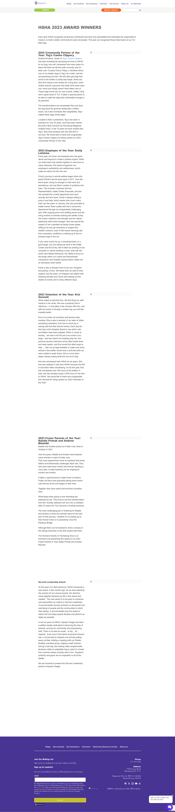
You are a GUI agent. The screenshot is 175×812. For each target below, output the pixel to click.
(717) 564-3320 (135, 761)
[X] (129, 783)
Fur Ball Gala (136, 4)
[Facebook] (125, 783)
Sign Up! (60, 800)
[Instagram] (133, 783)
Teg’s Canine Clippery (71, 58)
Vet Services (114, 4)
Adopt (47, 746)
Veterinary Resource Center (105, 746)
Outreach (86, 746)
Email (36, 776)
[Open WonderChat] (170, 807)
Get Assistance (72, 746)
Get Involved (58, 746)
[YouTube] (136, 783)
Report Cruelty (111, 10)
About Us (124, 746)
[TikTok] (140, 783)
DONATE (45, 10)
